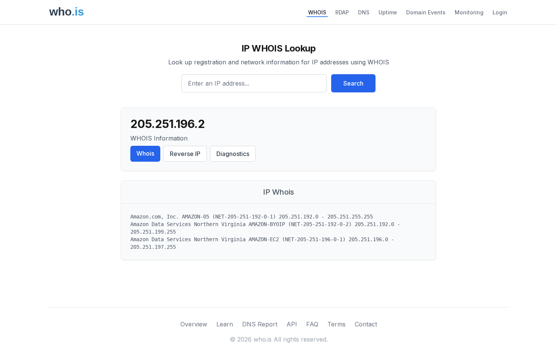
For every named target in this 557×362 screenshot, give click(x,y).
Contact (366, 324)
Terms (336, 324)
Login (500, 12)
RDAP (342, 12)
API (291, 324)
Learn (224, 324)
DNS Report (259, 324)
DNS (363, 12)
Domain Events (426, 12)
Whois (145, 153)
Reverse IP (185, 154)
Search (353, 83)
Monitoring (469, 12)
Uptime (388, 12)
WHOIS (317, 12)
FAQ (312, 324)
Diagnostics (232, 154)
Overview (193, 324)
